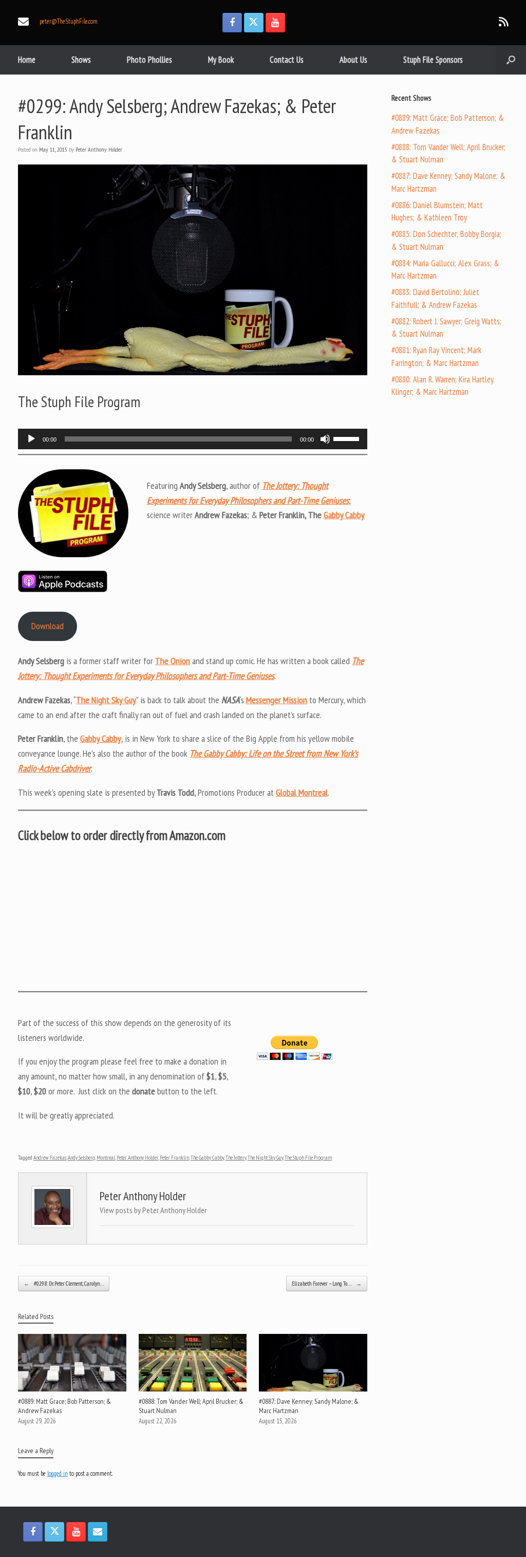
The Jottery (236, 1157)
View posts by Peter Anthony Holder (153, 1210)
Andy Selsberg (81, 1157)
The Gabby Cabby (207, 1157)
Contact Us (287, 59)
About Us (353, 59)
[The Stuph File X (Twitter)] (254, 22)
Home (26, 59)
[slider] (347, 438)
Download (47, 626)
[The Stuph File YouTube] (275, 22)
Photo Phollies (149, 59)
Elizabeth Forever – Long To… (327, 1283)
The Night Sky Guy (265, 1157)
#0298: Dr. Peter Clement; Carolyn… (64, 1283)
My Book (221, 59)
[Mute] (325, 439)
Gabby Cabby (344, 515)
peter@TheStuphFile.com (69, 21)
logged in (57, 1473)
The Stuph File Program (308, 1157)
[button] (511, 60)
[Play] (31, 439)
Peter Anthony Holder (99, 149)
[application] (192, 439)
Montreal (106, 1157)
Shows (81, 59)
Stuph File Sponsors (433, 59)
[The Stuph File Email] (97, 1532)
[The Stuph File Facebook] (232, 22)
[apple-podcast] (62, 589)
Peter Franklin (174, 1157)
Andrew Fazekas (49, 1157)
